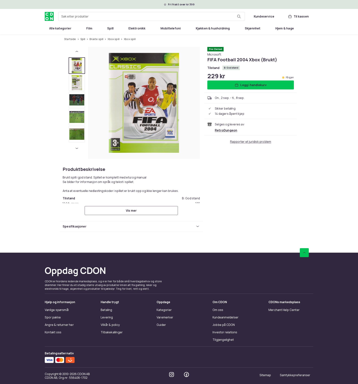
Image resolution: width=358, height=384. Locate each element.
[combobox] (151, 16)
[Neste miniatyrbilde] (76, 148)
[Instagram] (172, 374)
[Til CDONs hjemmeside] (49, 16)
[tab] (77, 65)
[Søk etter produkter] (238, 16)
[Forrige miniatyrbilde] (76, 51)
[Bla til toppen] (304, 252)
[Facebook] (186, 374)
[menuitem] (60, 28)
